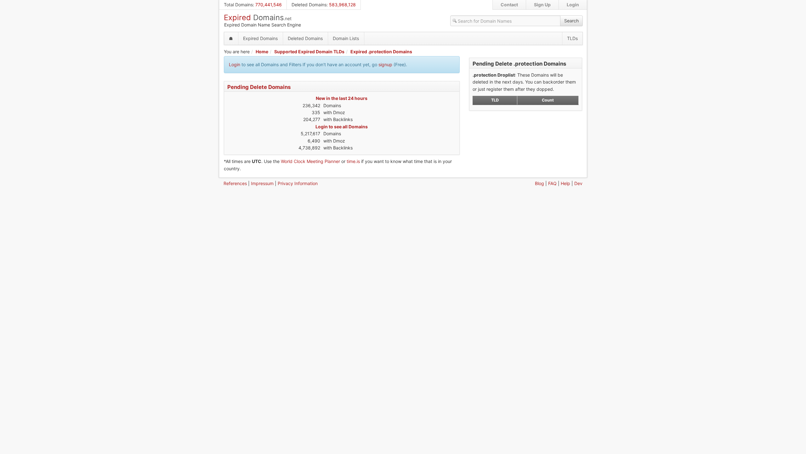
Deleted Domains (309, 4)
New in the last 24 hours (341, 98)
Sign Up (542, 4)
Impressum (262, 183)
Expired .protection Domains (381, 51)
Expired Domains (260, 38)
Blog (539, 183)
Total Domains (238, 4)
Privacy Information (298, 183)
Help (565, 183)
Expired (258, 17)
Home (262, 51)
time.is (353, 161)
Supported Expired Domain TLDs (309, 51)
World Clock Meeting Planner (310, 161)
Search (571, 20)
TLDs (572, 38)
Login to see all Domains (341, 126)
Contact (509, 4)
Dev (578, 183)
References (235, 183)
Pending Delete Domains (259, 87)
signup (385, 64)
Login (573, 4)
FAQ (552, 183)
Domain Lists (346, 38)
